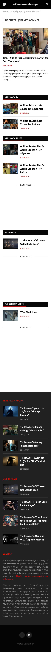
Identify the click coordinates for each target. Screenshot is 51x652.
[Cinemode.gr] (25, 4)
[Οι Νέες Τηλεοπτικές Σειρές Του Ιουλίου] (10, 124)
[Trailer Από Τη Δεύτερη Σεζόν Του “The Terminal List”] (10, 461)
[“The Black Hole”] (10, 315)
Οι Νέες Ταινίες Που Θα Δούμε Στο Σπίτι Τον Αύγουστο (32, 150)
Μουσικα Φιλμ (10, 232)
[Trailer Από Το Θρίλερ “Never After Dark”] (10, 445)
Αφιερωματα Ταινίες (13, 138)
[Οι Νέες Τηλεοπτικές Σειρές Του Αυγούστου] (10, 108)
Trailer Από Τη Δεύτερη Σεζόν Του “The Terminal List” (32, 461)
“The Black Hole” (29, 312)
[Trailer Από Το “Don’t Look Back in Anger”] (10, 505)
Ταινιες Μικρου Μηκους (14, 304)
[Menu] (4, 4)
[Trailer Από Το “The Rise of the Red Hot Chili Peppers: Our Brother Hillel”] (10, 520)
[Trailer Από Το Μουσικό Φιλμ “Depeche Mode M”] (10, 539)
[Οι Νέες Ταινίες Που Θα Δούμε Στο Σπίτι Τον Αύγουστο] (10, 149)
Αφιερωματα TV (11, 97)
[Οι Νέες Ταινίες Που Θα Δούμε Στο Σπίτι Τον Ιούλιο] (10, 168)
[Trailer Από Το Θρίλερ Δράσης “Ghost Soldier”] (10, 430)
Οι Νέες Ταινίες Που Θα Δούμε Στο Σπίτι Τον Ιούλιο (32, 169)
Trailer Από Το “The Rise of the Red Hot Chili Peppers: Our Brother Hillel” (34, 521)
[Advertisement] (25, 207)
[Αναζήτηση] (46, 4)
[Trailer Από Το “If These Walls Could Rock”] (10, 243)
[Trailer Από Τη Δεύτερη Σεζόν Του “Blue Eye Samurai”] (10, 411)
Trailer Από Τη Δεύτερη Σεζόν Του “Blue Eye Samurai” (32, 412)
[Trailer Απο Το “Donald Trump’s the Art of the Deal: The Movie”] (25, 41)
